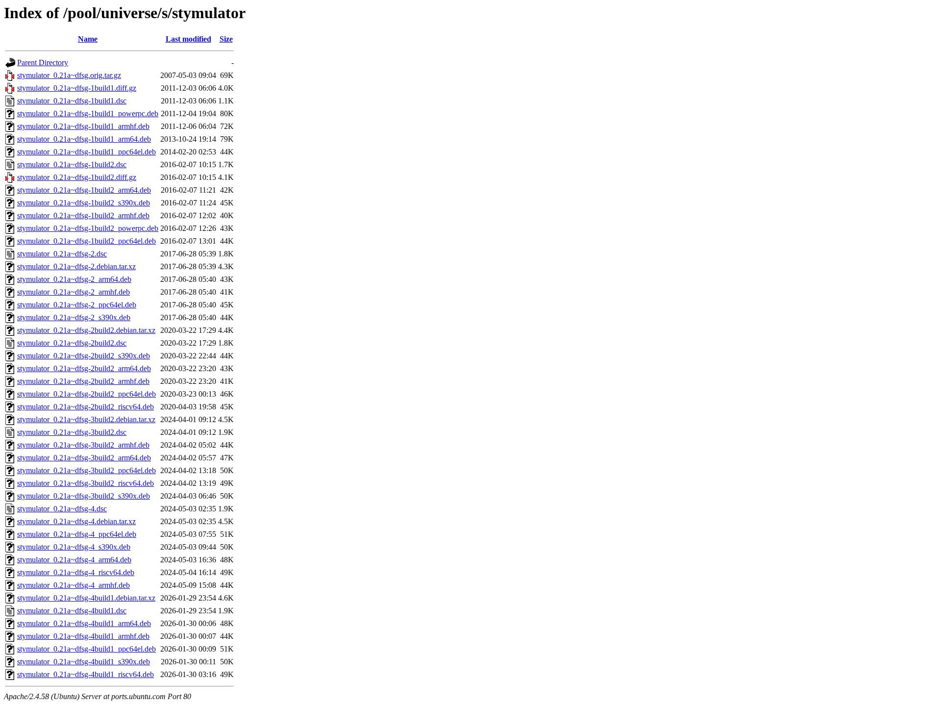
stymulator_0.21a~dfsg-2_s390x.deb (73, 317)
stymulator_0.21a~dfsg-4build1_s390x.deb (83, 661)
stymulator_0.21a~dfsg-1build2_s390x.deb (83, 203)
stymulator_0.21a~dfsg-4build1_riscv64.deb (85, 674)
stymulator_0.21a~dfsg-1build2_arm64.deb (84, 190)
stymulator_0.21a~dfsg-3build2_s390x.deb (83, 496)
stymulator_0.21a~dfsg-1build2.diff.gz (76, 177)
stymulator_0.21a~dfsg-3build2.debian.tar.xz (86, 419)
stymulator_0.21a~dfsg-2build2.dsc (71, 343)
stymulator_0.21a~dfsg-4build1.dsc (71, 610)
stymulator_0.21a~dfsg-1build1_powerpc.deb (87, 113)
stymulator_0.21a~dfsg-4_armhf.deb (73, 585)
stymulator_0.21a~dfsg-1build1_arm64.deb (84, 139)
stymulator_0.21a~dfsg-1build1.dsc (71, 101)
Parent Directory (42, 62)
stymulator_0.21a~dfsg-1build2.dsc (71, 164)
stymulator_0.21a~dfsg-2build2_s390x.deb (83, 356)
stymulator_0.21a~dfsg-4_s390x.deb (73, 547)
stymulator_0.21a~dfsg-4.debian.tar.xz (76, 521)
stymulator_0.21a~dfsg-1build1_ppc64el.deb (86, 152)
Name (88, 39)
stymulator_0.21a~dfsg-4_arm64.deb (74, 559)
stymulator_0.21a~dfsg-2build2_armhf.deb (83, 381)
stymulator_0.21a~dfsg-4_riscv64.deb (75, 572)
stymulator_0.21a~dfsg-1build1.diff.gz (76, 88)
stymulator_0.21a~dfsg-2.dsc (62, 254)
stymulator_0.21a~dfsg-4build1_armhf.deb (83, 636)
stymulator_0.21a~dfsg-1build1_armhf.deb (83, 126)
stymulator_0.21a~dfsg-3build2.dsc (71, 432)
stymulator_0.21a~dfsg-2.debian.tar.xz (76, 266)
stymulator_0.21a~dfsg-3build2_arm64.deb (84, 457)
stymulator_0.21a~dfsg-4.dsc (62, 508)
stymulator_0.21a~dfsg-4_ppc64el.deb (76, 534)
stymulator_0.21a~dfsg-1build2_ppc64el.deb (86, 241)
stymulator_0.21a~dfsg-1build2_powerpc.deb (87, 228)
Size (226, 39)
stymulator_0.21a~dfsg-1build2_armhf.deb (83, 215)
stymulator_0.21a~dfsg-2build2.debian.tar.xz (86, 330)
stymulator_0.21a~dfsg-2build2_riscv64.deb (85, 407)
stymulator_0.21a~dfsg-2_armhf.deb (73, 292)
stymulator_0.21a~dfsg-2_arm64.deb (74, 279)
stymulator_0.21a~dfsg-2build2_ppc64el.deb (86, 394)
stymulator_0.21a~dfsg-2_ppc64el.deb (76, 305)
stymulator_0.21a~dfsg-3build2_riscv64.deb (85, 483)
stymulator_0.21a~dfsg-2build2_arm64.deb (84, 368)
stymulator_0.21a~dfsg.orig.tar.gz (69, 75)
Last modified (188, 39)
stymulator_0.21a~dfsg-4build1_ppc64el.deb (86, 649)
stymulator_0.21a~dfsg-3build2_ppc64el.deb (86, 470)
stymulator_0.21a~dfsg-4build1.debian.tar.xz (86, 598)
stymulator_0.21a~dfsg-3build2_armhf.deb (83, 445)
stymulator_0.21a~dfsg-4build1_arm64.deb (84, 623)
